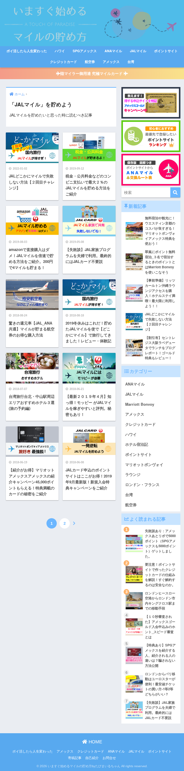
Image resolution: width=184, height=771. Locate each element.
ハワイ (60, 50)
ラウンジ (132, 474)
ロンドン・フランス (142, 484)
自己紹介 (92, 757)
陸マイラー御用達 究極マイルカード (92, 73)
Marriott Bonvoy (139, 404)
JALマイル (138, 50)
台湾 (130, 61)
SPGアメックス (85, 50)
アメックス (111, 61)
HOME (94, 741)
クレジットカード (63, 61)
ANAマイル (113, 50)
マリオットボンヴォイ (144, 464)
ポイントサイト (166, 50)
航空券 (90, 61)
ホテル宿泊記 (136, 444)
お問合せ (109, 757)
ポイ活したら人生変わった (27, 50)
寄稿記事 (74, 757)
